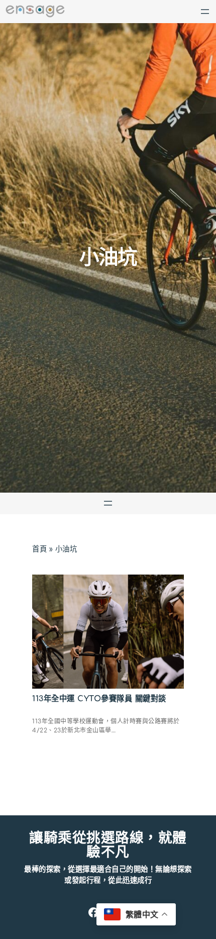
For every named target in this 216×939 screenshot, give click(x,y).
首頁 (39, 549)
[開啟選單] (205, 12)
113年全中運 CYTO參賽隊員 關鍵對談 (99, 698)
